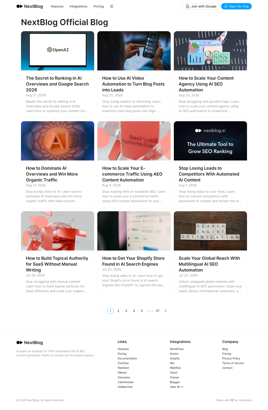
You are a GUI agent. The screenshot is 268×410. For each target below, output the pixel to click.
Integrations (78, 6)
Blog (225, 349)
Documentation (127, 358)
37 (158, 311)
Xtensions (124, 377)
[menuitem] (57, 6)
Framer (174, 377)
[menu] (88, 6)
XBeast (122, 372)
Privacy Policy (231, 358)
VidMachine (125, 386)
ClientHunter (126, 382)
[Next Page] (165, 311)
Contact (227, 368)
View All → (176, 386)
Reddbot (123, 368)
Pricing (99, 6)
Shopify (175, 358)
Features (57, 6)
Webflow (175, 368)
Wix (172, 363)
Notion (174, 353)
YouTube (123, 363)
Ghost (173, 372)
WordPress (177, 349)
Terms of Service (233, 363)
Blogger (175, 382)
